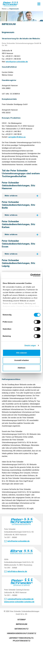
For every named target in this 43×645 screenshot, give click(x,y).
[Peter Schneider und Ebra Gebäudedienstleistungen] (10, 4)
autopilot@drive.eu (17, 137)
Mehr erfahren (11, 196)
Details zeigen (30, 345)
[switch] (37, 322)
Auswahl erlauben (21, 360)
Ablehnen (21, 368)
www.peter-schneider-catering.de (19, 602)
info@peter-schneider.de (17, 62)
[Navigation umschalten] (39, 4)
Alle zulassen (21, 353)
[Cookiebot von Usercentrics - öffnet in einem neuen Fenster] (30, 275)
